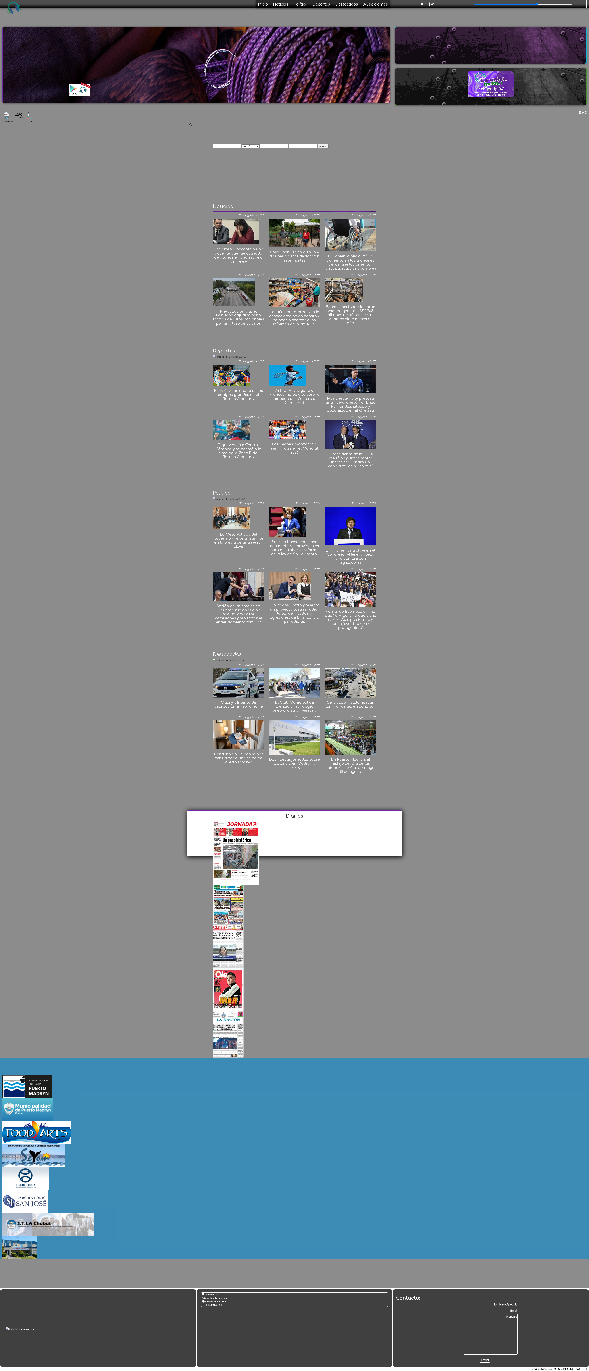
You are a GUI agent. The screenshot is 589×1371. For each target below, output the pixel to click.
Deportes (321, 4)
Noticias (280, 4)
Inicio (263, 4)
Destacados (346, 4)
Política (300, 4)
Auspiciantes (375, 4)
